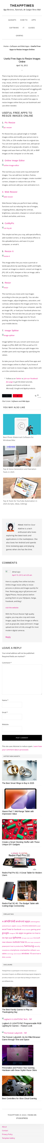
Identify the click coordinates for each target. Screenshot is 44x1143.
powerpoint (37, 942)
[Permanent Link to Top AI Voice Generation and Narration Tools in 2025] (22, 447)
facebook (17, 929)
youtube (8, 957)
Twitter (18, 378)
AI (3, 921)
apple (14, 926)
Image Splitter (12, 330)
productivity (19, 946)
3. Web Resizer (9, 192)
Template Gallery (8, 1138)
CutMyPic (9, 223)
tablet (38, 950)
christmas (18, 926)
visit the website (12, 607)
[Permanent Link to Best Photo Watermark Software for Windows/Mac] (22, 415)
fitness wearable (26, 929)
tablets (4, 954)
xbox (3, 957)
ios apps (19, 933)
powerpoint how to (8, 946)
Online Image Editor (15, 160)
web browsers (17, 953)
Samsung (29, 946)
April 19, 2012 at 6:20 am (22, 575)
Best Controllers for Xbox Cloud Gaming (19, 1098)
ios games (28, 933)
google (5, 933)
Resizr (8, 283)
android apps (23, 921)
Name (5, 700)
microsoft (36, 938)
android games (35, 922)
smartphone (6, 950)
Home (5, 46)
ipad (10, 938)
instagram (12, 933)
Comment (6, 663)
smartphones (14, 950)
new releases (7, 942)
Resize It (9, 251)
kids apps (24, 938)
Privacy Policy (7, 1134)
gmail (39, 929)
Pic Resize (10, 122)
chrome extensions (29, 926)
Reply (8, 637)
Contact (5, 1130)
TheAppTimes (22, 5)
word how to (36, 954)
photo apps (30, 942)
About (4, 1127)
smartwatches (25, 950)
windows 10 (27, 953)
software (33, 950)
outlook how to (20, 941)
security (37, 946)
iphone (17, 937)
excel (38, 926)
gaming (33, 929)
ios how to (36, 933)
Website (5, 724)
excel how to (8, 929)
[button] (27, 35)
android (9, 921)
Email (5, 712)
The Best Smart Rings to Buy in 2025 (18, 783)
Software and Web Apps (19, 46)
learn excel (30, 938)
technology (10, 953)
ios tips (5, 937)
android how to (6, 926)
